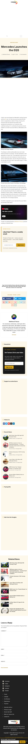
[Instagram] (11, 424)
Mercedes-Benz (5, 286)
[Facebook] (4, 424)
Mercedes (12, 42)
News (16, 42)
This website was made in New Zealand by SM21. (14, 737)
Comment (4, 630)
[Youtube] (9, 424)
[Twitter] (6, 424)
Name (2, 649)
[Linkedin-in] (14, 424)
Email (2, 655)
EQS (7, 285)
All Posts (14, 334)
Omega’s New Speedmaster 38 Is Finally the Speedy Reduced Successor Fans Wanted (18, 610)
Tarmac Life (13, 287)
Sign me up (21, 245)
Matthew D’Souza (19, 221)
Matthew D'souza (11, 285)
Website (3, 661)
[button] (7, 36)
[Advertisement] (14, 20)
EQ (5, 119)
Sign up (22, 741)
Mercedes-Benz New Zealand (15, 286)
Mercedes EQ (23, 285)
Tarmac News (19, 287)
